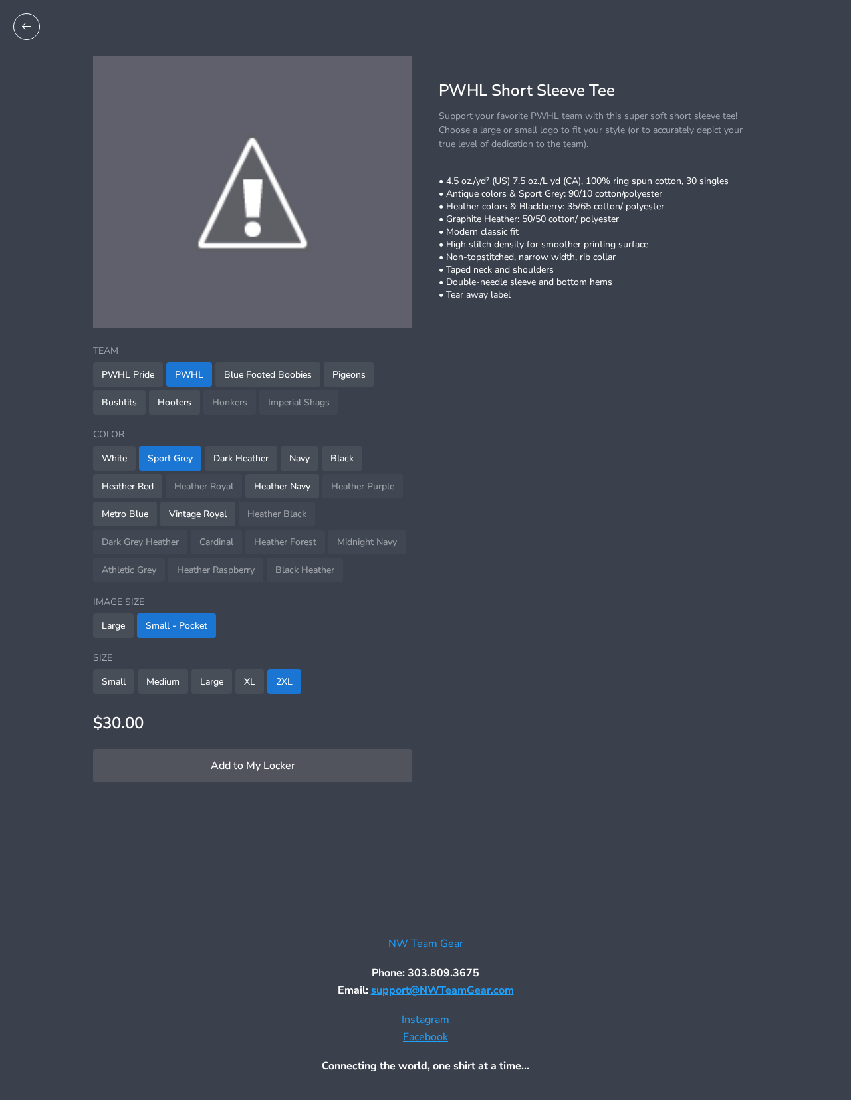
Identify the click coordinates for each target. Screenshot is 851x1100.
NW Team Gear (425, 943)
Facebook (425, 1037)
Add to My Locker (253, 765)
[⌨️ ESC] (26, 26)
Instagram (425, 1019)
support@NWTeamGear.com (442, 990)
